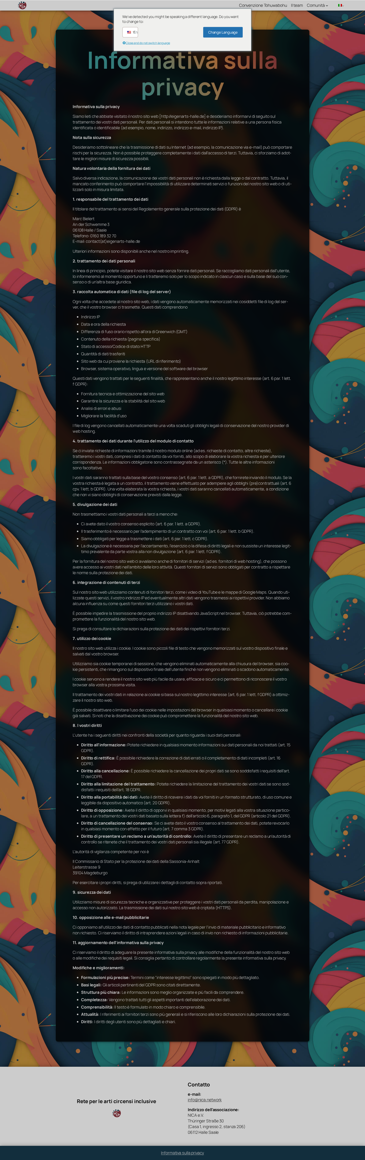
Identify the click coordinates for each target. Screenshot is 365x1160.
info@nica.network (205, 1099)
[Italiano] (339, 5)
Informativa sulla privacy (182, 1153)
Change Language (223, 32)
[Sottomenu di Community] (327, 5)
